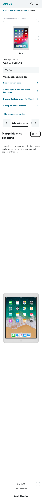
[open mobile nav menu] (36, 4)
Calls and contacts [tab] (20, 123)
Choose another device (14, 114)
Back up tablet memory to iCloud (18, 99)
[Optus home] (7, 3)
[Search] (31, 4)
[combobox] (18, 19)
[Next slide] (37, 38)
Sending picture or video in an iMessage (16, 91)
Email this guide (21, 496)
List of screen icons (12, 83)
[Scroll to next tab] (35, 123)
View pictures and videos (14, 106)
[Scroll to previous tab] (6, 123)
